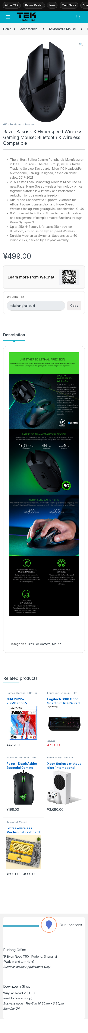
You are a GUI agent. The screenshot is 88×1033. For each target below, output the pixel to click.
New (52, 5)
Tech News (69, 5)
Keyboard (12, 822)
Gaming (20, 693)
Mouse (29, 124)
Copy (74, 305)
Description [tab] (14, 335)
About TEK (11, 5)
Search (78, 16)
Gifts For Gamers (13, 124)
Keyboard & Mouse (62, 29)
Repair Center (34, 5)
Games (10, 693)
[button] (81, 44)
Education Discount (58, 693)
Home (7, 29)
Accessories (28, 29)
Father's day (54, 757)
